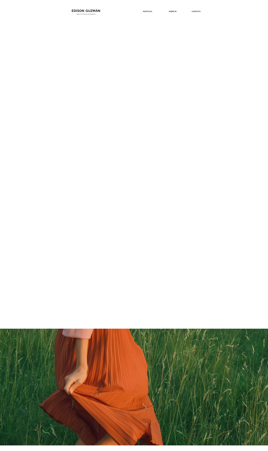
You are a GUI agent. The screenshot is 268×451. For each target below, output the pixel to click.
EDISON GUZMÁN (86, 11)
